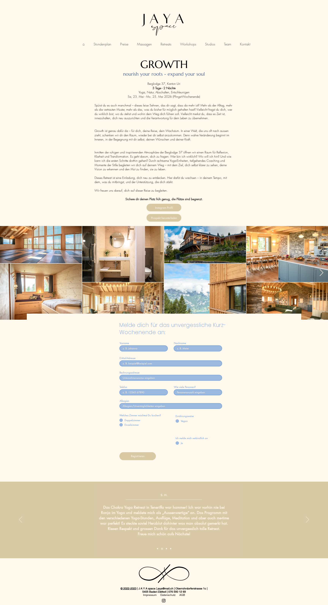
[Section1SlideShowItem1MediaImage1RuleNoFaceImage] (157, 548)
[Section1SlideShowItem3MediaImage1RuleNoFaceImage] (166, 548)
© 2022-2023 (128, 588)
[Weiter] (307, 520)
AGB (182, 594)
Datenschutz (168, 594)
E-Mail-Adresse (128, 358)
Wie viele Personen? (185, 387)
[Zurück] (20, 520)
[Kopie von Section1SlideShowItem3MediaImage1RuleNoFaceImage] (170, 548)
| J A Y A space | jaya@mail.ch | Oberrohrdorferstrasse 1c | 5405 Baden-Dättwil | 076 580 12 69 (171, 590)
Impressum (150, 594)
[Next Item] (321, 273)
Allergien (124, 401)
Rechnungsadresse (130, 372)
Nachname (180, 343)
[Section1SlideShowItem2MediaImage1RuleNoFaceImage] (162, 548)
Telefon (123, 387)
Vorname (124, 343)
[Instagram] (163, 600)
